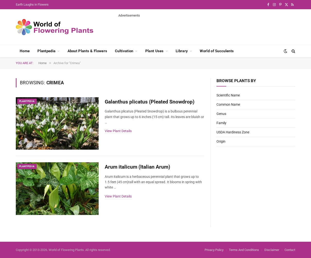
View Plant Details (118, 131)
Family (221, 123)
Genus (221, 114)
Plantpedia (46, 51)
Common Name (228, 104)
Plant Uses (154, 51)
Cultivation (124, 51)
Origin (220, 141)
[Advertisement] (206, 29)
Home (25, 51)
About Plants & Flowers (87, 51)
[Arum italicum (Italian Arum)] (57, 188)
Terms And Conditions (244, 250)
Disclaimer (271, 250)
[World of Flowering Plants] (55, 27)
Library (182, 51)
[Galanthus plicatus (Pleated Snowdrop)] (57, 123)
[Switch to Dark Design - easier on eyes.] (285, 51)
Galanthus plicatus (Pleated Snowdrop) (149, 102)
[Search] (293, 51)
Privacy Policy (214, 250)
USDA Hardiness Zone (232, 132)
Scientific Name (228, 95)
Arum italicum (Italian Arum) (137, 167)
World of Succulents (217, 51)
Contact (290, 250)
